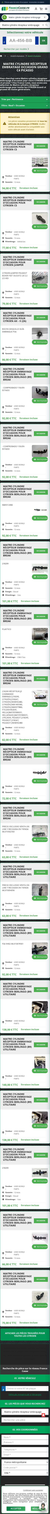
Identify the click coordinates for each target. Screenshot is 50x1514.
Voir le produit (42, 171)
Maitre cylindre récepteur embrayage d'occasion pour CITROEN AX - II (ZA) (17, 317)
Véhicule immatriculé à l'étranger (25, 1394)
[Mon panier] (41, 9)
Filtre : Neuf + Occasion (25, 105)
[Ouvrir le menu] (46, 9)
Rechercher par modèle (15, 49)
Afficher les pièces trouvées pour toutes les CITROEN (25, 1334)
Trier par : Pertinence (25, 99)
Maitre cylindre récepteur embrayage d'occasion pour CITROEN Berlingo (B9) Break (17, 374)
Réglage (37, 1508)
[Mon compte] (36, 9)
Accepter (16, 1508)
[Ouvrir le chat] (43, 1508)
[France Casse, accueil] (15, 9)
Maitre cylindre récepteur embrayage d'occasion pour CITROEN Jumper (17, 261)
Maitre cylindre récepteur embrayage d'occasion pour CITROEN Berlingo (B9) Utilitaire (17, 871)
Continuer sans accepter (33, 1490)
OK (43, 40)
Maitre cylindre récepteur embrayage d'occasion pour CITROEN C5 (17, 145)
